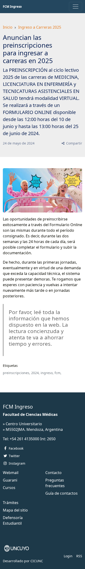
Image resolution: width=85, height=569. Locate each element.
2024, (35, 373)
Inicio (8, 27)
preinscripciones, (16, 373)
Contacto (53, 472)
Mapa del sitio (15, 510)
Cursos (9, 487)
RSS (79, 556)
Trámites (10, 502)
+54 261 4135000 (24, 438)
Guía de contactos (61, 493)
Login (68, 556)
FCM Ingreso (12, 6)
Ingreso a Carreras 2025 (39, 27)
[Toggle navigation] (75, 6)
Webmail (10, 472)
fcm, (58, 373)
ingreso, (47, 373)
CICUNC (36, 561)
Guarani (10, 480)
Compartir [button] (73, 143)
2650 (51, 438)
